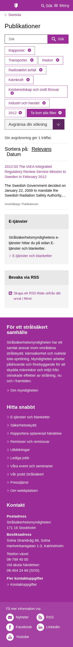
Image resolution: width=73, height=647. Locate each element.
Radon (48, 60)
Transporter (18, 60)
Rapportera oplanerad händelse (36, 433)
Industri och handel (24, 103)
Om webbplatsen (24, 491)
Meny (64, 5)
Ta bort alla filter (43, 113)
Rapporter (17, 50)
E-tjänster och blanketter (32, 256)
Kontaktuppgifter (23, 584)
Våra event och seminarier (31, 466)
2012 (13, 113)
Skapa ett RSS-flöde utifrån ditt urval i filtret (37, 296)
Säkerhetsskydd (23, 425)
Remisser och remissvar (29, 442)
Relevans (42, 149)
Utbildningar (20, 450)
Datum (14, 154)
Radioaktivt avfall (23, 70)
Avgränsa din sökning (28, 124)
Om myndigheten (24, 390)
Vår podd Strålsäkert (27, 474)
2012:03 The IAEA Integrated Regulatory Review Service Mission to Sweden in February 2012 (35, 172)
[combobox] (37, 39)
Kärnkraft (16, 80)
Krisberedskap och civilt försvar (34, 90)
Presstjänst (19, 482)
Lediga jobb (19, 458)
